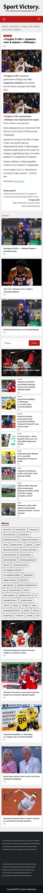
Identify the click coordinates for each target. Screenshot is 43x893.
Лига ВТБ (6, 565)
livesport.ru (18, 181)
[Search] (38, 19)
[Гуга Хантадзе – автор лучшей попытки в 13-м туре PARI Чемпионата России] (9, 440)
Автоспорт (7, 529)
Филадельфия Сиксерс (11, 610)
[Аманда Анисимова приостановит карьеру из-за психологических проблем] (22, 801)
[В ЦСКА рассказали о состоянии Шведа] (22, 312)
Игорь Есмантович (29, 550)
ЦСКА (37, 615)
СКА (35, 595)
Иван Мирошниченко (11, 550)
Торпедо (25, 605)
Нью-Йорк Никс (15, 590)
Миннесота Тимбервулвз (26, 585)
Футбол (36, 610)
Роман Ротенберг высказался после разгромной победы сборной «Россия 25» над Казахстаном (28, 421)
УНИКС (34, 605)
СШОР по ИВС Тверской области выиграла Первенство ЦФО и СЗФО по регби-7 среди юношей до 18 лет (28, 491)
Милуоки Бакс (8, 585)
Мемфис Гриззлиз (9, 580)
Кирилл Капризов (9, 560)
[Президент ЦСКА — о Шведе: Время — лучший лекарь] (22, 231)
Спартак (6, 605)
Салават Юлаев (26, 600)
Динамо (29, 545)
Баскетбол (7, 36)
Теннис (15, 605)
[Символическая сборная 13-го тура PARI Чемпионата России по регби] (9, 457)
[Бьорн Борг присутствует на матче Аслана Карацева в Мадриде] (22, 759)
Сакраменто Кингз (10, 600)
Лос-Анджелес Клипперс (12, 570)
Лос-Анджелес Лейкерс (12, 575)
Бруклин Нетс (24, 534)
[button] (4, 19)
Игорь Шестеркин (9, 555)
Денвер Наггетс (17, 545)
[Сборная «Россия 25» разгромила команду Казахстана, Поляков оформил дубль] (9, 385)
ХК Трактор (19, 615)
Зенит (38, 545)
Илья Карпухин (25, 555)
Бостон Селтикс (9, 534)
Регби (19, 433)
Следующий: (26, 203)
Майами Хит (28, 575)
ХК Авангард (7, 615)
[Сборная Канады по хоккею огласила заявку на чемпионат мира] (22, 633)
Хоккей (6, 364)
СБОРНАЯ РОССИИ (24, 595)
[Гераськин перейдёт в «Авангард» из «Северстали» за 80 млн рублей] (9, 403)
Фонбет (27, 610)
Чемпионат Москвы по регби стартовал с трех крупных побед (27, 473)
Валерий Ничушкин (10, 540)
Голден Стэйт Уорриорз (30, 540)
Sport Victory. (21, 6)
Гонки (5, 545)
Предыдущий (21, 193)
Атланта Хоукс (20, 529)
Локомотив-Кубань (20, 565)
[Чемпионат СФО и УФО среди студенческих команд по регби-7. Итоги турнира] (9, 509)
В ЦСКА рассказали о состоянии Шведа (21, 329)
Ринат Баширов (9, 595)
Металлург (24, 580)
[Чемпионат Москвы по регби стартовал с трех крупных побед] (9, 473)
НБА (4, 590)
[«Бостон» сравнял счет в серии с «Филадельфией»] (22, 272)
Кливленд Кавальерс (27, 560)
